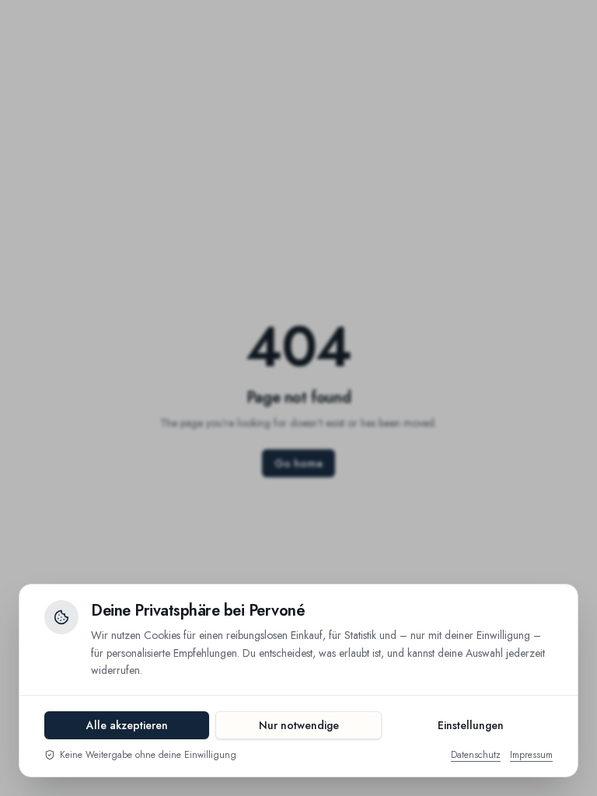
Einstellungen (471, 725)
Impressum (531, 755)
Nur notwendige (299, 725)
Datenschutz (476, 755)
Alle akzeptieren (127, 725)
